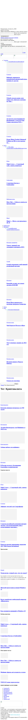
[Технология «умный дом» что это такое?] (13, 568)
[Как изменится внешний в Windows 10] (4, 608)
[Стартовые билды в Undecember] (15, 178)
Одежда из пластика (13, 381)
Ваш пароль (17, 34)
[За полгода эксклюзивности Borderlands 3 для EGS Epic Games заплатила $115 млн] (15, 114)
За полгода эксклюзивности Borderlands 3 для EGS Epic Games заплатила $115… (16, 120)
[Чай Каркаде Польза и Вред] (15, 321)
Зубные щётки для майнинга (10, 447)
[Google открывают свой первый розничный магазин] (15, 260)
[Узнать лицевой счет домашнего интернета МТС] (15, 241)
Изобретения (15, 61)
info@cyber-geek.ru (15, 714)
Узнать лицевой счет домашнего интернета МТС (15, 246)
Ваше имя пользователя (20, 33)
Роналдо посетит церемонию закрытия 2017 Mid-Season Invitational (13, 545)
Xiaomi (10, 61)
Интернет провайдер (12, 229)
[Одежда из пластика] (15, 376)
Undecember (10, 148)
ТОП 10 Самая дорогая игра (10, 682)
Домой (2, 385)
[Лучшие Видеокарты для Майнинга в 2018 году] (13, 423)
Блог (5, 308)
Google (10, 228)
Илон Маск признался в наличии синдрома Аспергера (16, 303)
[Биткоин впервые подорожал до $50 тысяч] (13, 403)
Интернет (6, 227)
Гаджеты (6, 60)
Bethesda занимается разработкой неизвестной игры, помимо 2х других (17, 79)
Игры (5, 145)
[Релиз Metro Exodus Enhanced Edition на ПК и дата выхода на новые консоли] (15, 135)
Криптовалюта (15, 229)
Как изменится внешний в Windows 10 (13, 611)
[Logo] (7, 57)
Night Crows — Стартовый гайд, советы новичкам (15, 164)
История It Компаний (13, 309)
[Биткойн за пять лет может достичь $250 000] (15, 279)
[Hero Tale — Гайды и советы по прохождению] (15, 197)
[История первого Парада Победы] (15, 357)
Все (7, 61)
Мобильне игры (23, 148)
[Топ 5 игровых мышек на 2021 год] (15, 338)
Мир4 (17, 148)
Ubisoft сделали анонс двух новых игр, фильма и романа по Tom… (16, 99)
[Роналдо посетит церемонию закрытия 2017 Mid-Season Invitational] (9, 540)
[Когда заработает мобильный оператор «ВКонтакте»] (4, 596)
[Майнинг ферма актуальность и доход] (4, 669)
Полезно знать (10, 322)
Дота (14, 148)
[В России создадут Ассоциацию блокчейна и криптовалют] (13, 461)
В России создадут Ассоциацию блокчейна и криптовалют (11, 466)
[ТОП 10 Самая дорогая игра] (4, 679)
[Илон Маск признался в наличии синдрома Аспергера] (15, 298)
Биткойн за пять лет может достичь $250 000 (15, 284)
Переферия (21, 61)
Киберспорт (7, 225)
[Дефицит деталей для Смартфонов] (9, 502)
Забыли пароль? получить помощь (9, 37)
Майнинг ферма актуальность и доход (13, 672)
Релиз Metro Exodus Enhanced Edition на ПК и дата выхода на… (16, 141)
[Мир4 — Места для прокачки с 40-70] (15, 216)
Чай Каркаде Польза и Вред (16, 325)
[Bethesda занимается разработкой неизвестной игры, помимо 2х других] (15, 73)
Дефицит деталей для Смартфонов (12, 506)
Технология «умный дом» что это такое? (14, 573)
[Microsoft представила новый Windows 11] (4, 584)
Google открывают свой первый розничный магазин (17, 265)
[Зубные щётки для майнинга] (13, 443)
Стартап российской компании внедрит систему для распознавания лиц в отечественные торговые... (13, 525)
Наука (5, 307)
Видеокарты (4, 424)
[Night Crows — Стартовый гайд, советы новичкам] (15, 159)
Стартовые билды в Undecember (13, 183)
